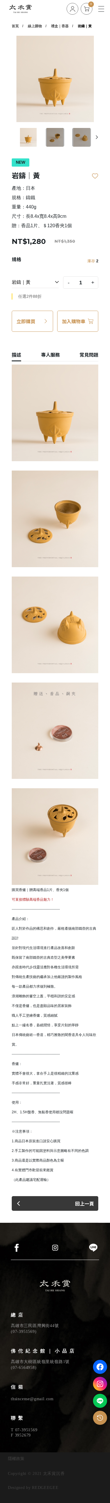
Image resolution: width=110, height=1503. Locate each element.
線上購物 (35, 26)
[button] (97, 137)
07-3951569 (24, 1331)
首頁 (15, 26)
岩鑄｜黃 (85, 26)
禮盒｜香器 (60, 26)
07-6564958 (24, 1367)
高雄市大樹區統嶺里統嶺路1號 (40, 1362)
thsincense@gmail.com (32, 1399)
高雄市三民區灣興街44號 (35, 1326)
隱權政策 (16, 1458)
